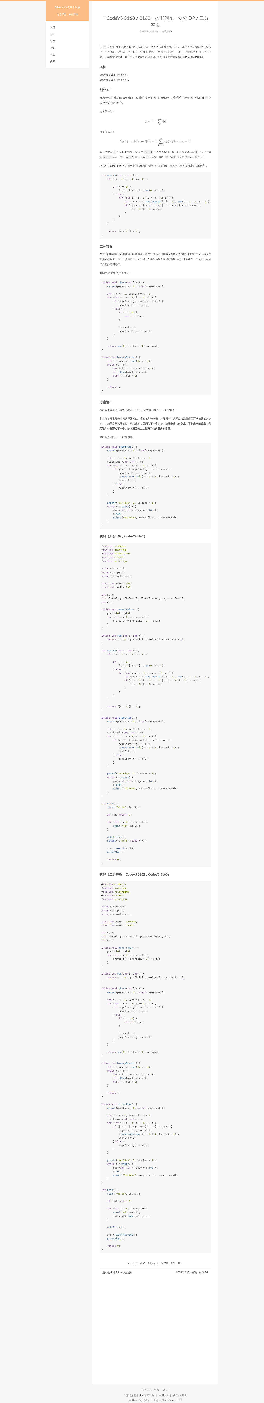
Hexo (135, 1400)
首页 (52, 27)
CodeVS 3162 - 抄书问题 (113, 75)
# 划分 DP (176, 1263)
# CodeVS (140, 1263)
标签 (52, 48)
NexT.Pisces (168, 1400)
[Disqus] (155, 1330)
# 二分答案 (162, 1263)
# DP (130, 1263)
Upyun (165, 1395)
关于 (52, 34)
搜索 (52, 61)
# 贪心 (151, 1263)
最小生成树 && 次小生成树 (117, 1272)
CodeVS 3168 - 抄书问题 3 (114, 80)
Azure (143, 1395)
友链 (52, 55)
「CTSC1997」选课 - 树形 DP (191, 1272)
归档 (52, 41)
